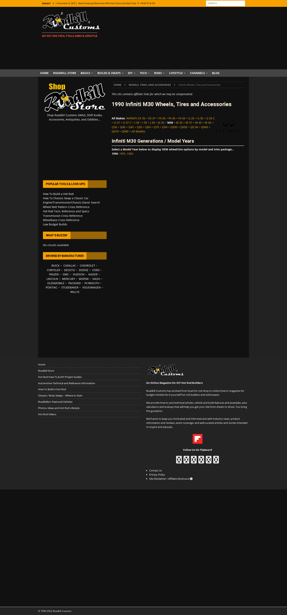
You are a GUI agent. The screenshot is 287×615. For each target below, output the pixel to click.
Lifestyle (176, 73)
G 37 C (127, 122)
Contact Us (155, 470)
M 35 (179, 122)
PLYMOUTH (92, 283)
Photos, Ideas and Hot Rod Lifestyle (58, 408)
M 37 (189, 122)
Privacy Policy (157, 474)
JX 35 (161, 122)
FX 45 (171, 118)
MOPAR (84, 279)
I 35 (144, 122)
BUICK (56, 265)
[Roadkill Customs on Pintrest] (194, 461)
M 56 (208, 122)
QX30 (173, 127)
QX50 (183, 127)
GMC (66, 274)
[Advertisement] (177, 38)
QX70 (115, 131)
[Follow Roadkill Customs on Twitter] (208, 461)
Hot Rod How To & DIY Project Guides (60, 377)
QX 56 (194, 127)
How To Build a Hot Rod (58, 194)
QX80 (125, 131)
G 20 (191, 118)
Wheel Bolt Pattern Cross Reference (66, 207)
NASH (96, 279)
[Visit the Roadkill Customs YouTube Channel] (216, 461)
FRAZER (54, 274)
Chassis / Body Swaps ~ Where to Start (60, 395)
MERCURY (68, 279)
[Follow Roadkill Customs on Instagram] (186, 461)
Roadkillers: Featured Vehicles (55, 401)
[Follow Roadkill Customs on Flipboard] (197, 441)
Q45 (131, 127)
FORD (96, 270)
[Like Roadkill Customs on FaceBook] (179, 461)
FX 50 (181, 118)
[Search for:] (225, 3)
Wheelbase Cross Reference (61, 220)
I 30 (137, 122)
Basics (85, 73)
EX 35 (141, 118)
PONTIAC (51, 287)
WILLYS (74, 292)
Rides (158, 73)
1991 (122, 153)
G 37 (117, 122)
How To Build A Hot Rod (52, 389)
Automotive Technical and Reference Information (66, 383)
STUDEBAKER (69, 287)
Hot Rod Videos (47, 414)
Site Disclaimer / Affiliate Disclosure (169, 478)
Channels (197, 73)
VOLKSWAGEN (91, 287)
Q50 (139, 127)
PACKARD (74, 283)
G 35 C (210, 118)
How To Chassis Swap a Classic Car (65, 198)
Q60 (148, 127)
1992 (130, 153)
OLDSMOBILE (55, 283)
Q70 (156, 127)
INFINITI (131, 118)
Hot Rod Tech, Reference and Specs (66, 211)
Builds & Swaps (109, 73)
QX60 (204, 127)
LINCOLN (52, 279)
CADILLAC (69, 265)
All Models (138, 131)
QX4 (164, 127)
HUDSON (79, 274)
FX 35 (162, 118)
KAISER (93, 274)
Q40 (122, 127)
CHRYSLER (53, 270)
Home (44, 73)
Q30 (114, 127)
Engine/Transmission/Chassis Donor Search (71, 202)
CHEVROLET (87, 265)
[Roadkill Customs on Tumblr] (201, 461)
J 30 (152, 122)
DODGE (83, 270)
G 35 (200, 118)
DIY (130, 73)
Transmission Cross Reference (63, 216)
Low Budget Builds (55, 224)
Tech (143, 73)
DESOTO (69, 270)
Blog (215, 73)
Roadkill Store (64, 73)
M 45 (198, 122)
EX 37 (151, 118)
